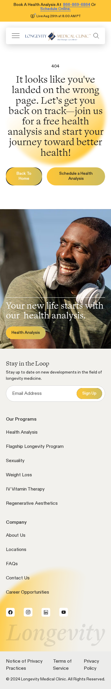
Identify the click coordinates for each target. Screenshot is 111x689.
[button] (16, 35)
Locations (16, 549)
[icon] (56, 35)
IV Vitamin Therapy (25, 489)
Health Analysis (22, 432)
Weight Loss (19, 475)
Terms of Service (62, 665)
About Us (15, 535)
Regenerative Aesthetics (32, 503)
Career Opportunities (27, 592)
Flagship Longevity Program (35, 446)
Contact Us (18, 578)
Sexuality (15, 461)
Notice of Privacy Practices (24, 665)
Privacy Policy (91, 665)
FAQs (12, 564)
